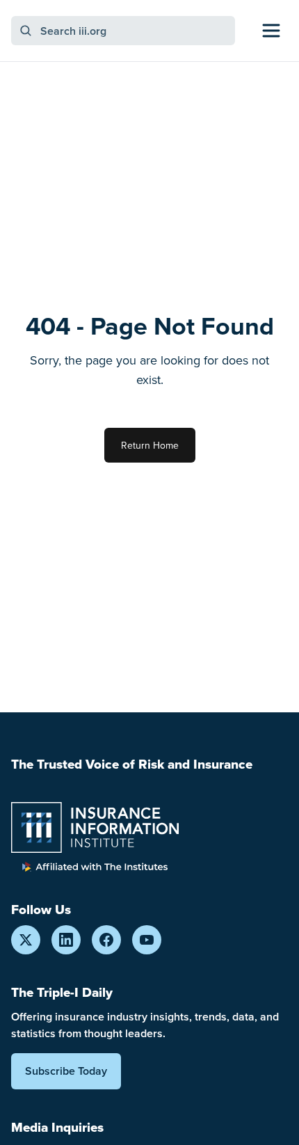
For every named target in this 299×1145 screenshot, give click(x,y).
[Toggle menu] (271, 30)
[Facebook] (106, 939)
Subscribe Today (66, 1071)
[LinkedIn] (66, 939)
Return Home (150, 445)
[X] (25, 939)
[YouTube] (146, 939)
